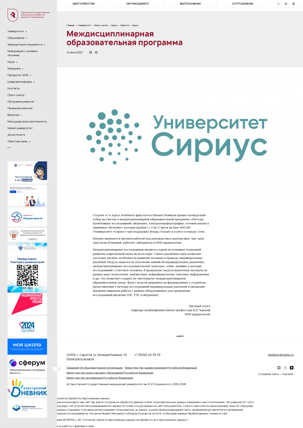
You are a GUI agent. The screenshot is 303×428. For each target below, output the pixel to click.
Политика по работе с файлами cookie (70, 426)
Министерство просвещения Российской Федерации (100, 378)
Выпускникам (190, 3)
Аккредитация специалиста (25, 44)
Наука (11, 62)
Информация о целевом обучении (22, 53)
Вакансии (14, 115)
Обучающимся (137, 3)
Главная (70, 25)
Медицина (14, 68)
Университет (16, 31)
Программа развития (21, 101)
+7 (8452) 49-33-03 (147, 355)
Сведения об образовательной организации (94, 367)
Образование (16, 38)
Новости (124, 25)
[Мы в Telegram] (285, 368)
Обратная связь (18, 141)
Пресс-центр (16, 95)
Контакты (14, 88)
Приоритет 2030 (18, 75)
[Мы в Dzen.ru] (291, 368)
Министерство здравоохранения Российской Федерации (161, 367)
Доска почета (16, 134)
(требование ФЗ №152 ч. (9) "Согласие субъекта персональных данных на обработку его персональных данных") (117, 420)
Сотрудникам (242, 3)
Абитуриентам (84, 3)
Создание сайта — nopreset (276, 374)
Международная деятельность (27, 121)
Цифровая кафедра (20, 81)
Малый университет (20, 128)
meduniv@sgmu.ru (281, 355)
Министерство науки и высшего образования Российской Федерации (110, 373)
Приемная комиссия (20, 108)
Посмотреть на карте (80, 359)
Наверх (180, 336)
